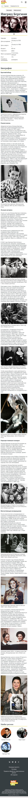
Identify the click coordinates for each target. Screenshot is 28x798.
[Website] (14, 34)
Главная (6, 6)
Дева (12, 50)
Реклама (14, 769)
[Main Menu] (25, 2)
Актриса (13, 38)
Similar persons (17, 10)
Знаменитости (14, 6)
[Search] (21, 2)
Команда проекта (14, 767)
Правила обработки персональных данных (14, 771)
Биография (9, 10)
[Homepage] (4, 2)
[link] (14, 104)
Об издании (14, 775)
